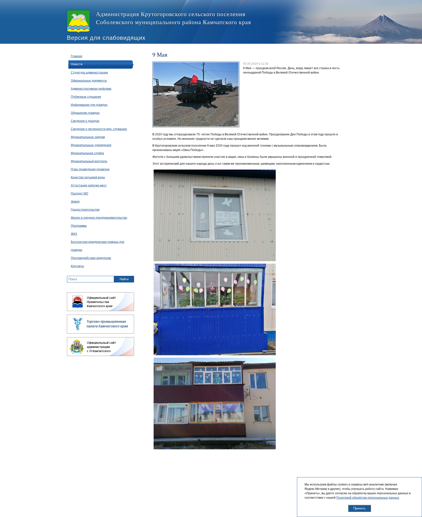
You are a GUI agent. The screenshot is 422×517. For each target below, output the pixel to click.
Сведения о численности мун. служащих (99, 129)
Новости (77, 64)
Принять (359, 508)
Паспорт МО (79, 193)
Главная (76, 56)
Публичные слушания (86, 96)
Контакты (77, 266)
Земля (75, 201)
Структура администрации (89, 72)
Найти (124, 279)
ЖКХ (74, 234)
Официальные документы (89, 80)
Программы (79, 225)
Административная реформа (91, 88)
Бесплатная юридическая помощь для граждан (97, 246)
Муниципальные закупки (88, 137)
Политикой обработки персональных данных (367, 497)
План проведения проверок (90, 169)
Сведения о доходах (85, 121)
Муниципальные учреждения (91, 145)
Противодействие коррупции (91, 258)
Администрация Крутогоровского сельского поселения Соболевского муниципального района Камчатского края (173, 18)
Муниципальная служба (87, 153)
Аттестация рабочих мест (89, 185)
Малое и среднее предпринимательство (99, 217)
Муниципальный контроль (89, 161)
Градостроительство (85, 209)
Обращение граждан (85, 113)
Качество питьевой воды (88, 177)
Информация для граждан (89, 105)
